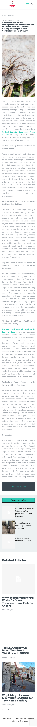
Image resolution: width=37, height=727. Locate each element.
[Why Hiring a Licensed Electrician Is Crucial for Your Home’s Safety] (18, 677)
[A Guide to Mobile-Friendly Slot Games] (8, 542)
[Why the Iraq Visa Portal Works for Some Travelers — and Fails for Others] (18, 579)
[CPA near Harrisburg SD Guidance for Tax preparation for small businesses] (8, 512)
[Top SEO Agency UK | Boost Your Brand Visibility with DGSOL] (18, 629)
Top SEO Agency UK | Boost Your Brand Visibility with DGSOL (15, 650)
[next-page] (7, 709)
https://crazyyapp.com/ (18, 486)
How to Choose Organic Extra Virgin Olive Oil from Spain (24, 525)
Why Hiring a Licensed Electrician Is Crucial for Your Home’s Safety (17, 697)
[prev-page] (3, 709)
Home (4, 15)
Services (11, 15)
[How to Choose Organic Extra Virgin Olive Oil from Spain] (8, 527)
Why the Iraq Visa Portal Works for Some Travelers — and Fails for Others (18, 601)
